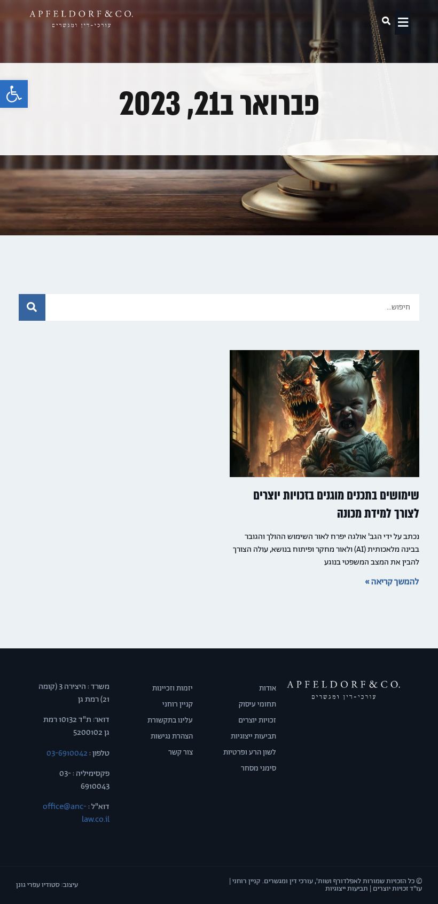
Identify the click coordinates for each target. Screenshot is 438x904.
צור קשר (180, 752)
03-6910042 (66, 753)
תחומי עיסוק (257, 704)
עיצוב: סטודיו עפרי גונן (47, 885)
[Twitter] (343, 724)
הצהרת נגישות (172, 736)
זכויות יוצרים (257, 720)
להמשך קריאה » (392, 582)
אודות (267, 688)
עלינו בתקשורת (170, 720)
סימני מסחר (258, 768)
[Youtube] (331, 724)
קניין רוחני (177, 704)
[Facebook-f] (355, 724)
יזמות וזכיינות (172, 688)
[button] (14, 94)
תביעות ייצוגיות (253, 736)
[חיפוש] (32, 307)
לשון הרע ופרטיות (249, 752)
